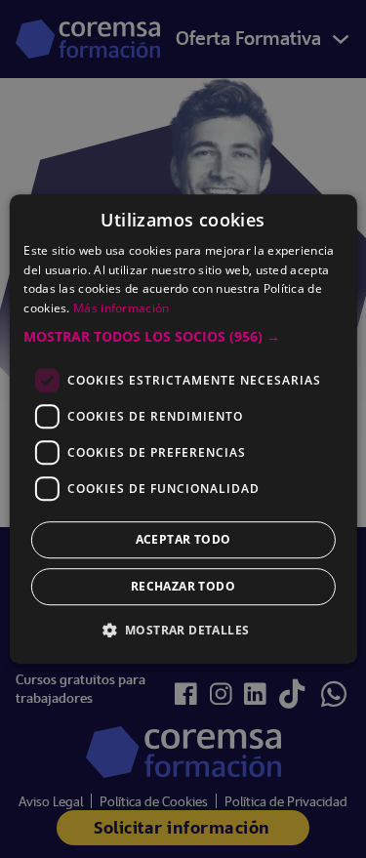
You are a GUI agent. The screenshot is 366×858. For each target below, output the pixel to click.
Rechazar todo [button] (183, 586)
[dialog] (183, 429)
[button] (182, 337)
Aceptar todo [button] (183, 539)
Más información (121, 308)
